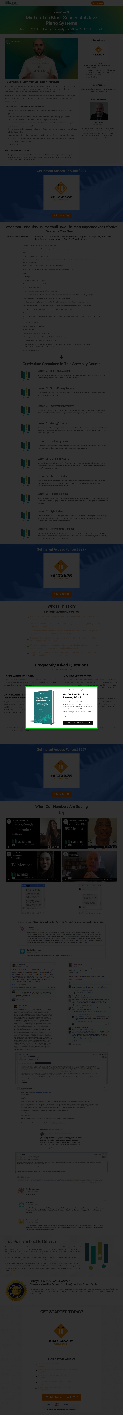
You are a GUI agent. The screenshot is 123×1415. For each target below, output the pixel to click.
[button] (95, 688)
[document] (61, 707)
